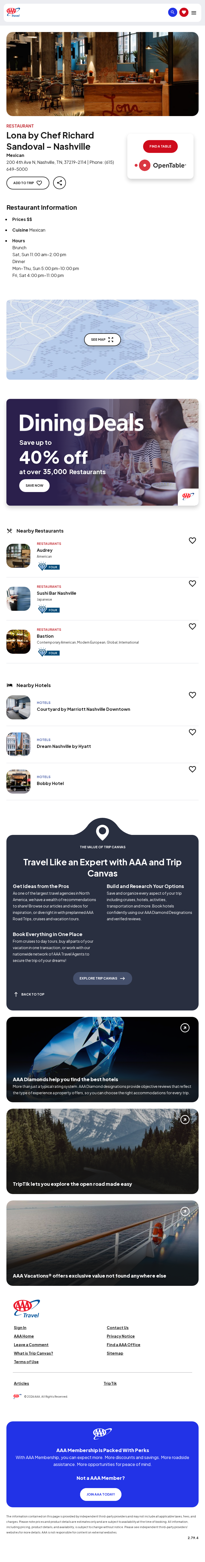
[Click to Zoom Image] (102, 74)
